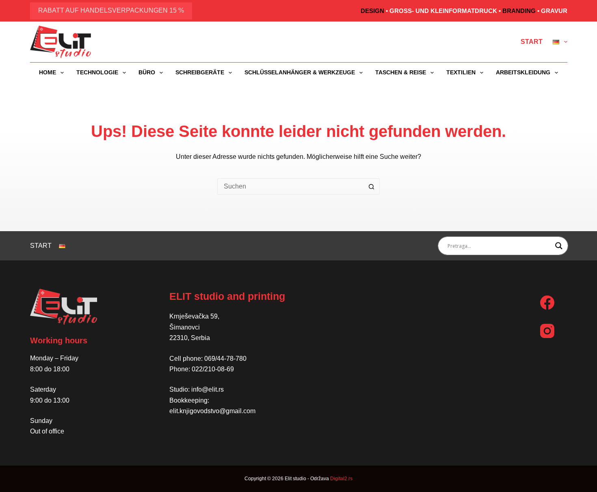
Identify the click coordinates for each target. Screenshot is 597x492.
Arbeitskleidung (523, 72)
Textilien (461, 72)
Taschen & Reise (400, 72)
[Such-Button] (371, 186)
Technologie (97, 72)
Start (532, 41)
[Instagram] (547, 331)
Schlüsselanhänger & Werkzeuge (299, 72)
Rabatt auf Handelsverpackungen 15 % (111, 10)
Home (47, 72)
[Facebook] (547, 302)
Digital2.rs (341, 478)
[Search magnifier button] (559, 245)
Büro (146, 72)
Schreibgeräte (199, 72)
